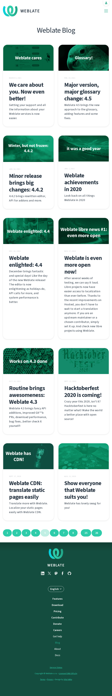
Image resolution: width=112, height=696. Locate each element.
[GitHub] (69, 573)
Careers (57, 630)
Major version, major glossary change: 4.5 (82, 91)
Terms (42, 679)
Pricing (57, 611)
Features (57, 599)
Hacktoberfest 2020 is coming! (83, 391)
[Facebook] (63, 573)
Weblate (30, 11)
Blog (57, 642)
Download (57, 605)
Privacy (50, 679)
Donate (57, 624)
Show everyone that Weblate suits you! (82, 490)
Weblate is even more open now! (83, 264)
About (57, 649)
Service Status (56, 667)
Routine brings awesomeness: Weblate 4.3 (27, 395)
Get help (57, 636)
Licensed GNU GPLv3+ (68, 673)
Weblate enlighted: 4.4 (25, 261)
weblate (55, 565)
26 (96, 533)
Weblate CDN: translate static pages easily (27, 490)
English (54, 589)
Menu (106, 11)
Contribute (57, 617)
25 (86, 533)
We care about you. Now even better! (26, 91)
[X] (49, 573)
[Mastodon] (56, 573)
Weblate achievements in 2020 (81, 182)
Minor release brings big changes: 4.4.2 (26, 182)
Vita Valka (68, 679)
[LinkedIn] (42, 573)
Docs (57, 655)
